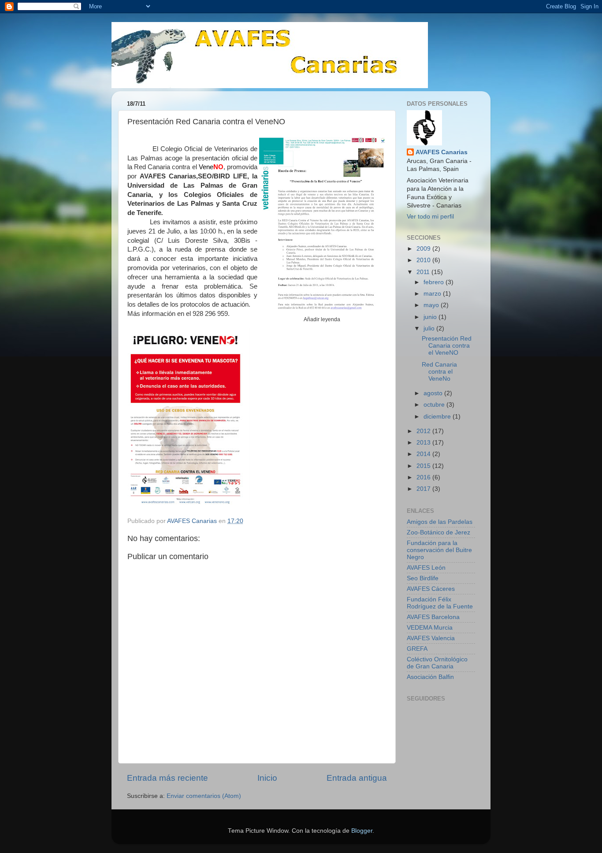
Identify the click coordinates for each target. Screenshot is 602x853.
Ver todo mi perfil (430, 216)
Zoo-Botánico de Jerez (438, 532)
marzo (433, 293)
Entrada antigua (357, 778)
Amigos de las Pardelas (439, 522)
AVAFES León (426, 567)
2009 (424, 248)
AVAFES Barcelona (433, 617)
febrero (435, 282)
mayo (432, 305)
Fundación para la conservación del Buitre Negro (439, 550)
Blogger (361, 830)
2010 (424, 260)
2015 (424, 466)
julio (430, 328)
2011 (423, 272)
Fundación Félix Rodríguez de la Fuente (440, 603)
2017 (424, 489)
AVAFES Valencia (431, 638)
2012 (424, 431)
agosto (434, 393)
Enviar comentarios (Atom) (204, 796)
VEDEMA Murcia (430, 627)
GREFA (417, 648)
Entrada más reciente (167, 778)
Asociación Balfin (430, 677)
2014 (424, 454)
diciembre (438, 416)
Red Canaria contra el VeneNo (439, 371)
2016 (424, 477)
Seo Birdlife (422, 578)
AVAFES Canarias (442, 152)
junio (431, 317)
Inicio (267, 778)
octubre (435, 404)
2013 (424, 442)
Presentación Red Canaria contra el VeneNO (447, 345)
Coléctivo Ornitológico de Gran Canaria (437, 663)
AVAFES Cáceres (431, 589)
